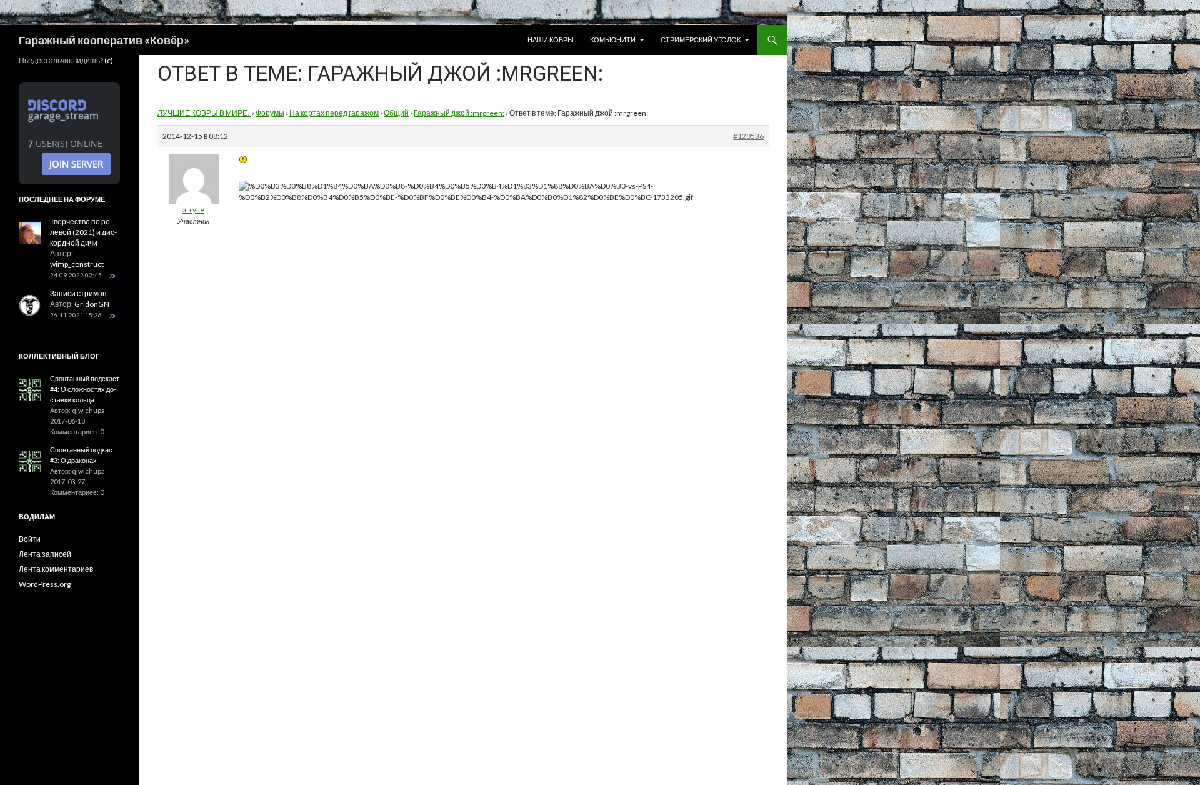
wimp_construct (77, 264)
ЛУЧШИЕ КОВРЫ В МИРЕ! (204, 113)
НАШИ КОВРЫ (551, 40)
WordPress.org (45, 584)
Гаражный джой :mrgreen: (459, 113)
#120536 (748, 136)
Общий (396, 113)
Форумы (270, 113)
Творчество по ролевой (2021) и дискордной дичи (83, 232)
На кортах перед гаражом (334, 113)
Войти (30, 539)
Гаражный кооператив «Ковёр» (104, 40)
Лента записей (45, 554)
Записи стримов (78, 293)
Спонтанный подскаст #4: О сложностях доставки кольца (84, 389)
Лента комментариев (56, 569)
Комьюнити (613, 40)
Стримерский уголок (701, 40)
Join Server (76, 164)
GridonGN (91, 304)
